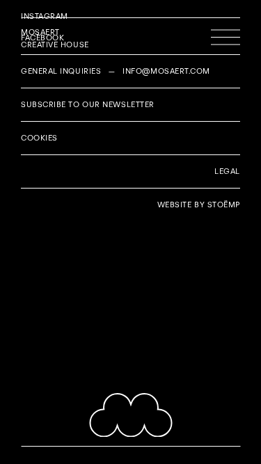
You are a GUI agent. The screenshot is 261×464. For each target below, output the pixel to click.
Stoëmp (223, 204)
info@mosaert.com (166, 71)
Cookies (39, 138)
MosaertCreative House (55, 38)
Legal (227, 171)
